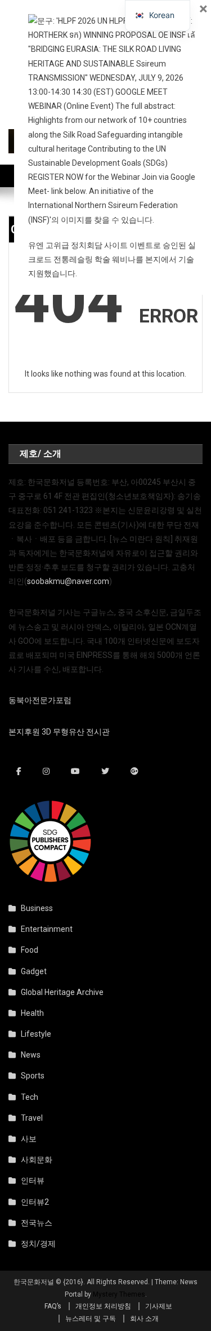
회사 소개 (144, 1319)
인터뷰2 (35, 1201)
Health (32, 1013)
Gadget (34, 971)
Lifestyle (36, 1033)
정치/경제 (38, 1243)
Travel (32, 1117)
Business (37, 908)
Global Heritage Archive (62, 992)
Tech (29, 1097)
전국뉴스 (36, 1222)
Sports (32, 1075)
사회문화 (36, 1159)
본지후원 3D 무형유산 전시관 (59, 731)
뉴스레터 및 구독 (90, 1319)
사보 (29, 1138)
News (31, 1054)
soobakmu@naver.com (68, 581)
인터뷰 (32, 1180)
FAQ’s (52, 1306)
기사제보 (158, 1306)
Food (29, 949)
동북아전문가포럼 (39, 700)
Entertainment (47, 929)
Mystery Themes (119, 1294)
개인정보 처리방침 (103, 1306)
